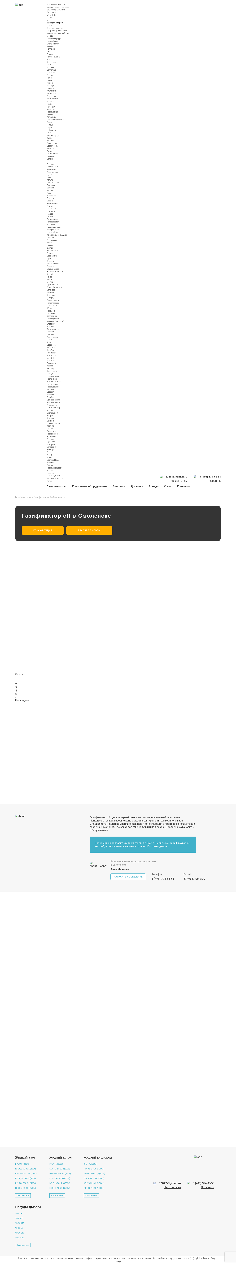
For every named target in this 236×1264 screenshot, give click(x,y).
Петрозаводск (53, 222)
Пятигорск (51, 353)
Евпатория (51, 447)
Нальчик (50, 245)
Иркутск (50, 88)
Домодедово (52, 405)
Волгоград (51, 70)
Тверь (49, 151)
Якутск (49, 206)
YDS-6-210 (19, 1233)
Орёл (49, 193)
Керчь (49, 342)
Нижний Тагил (53, 167)
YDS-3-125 (19, 1223)
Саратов (50, 75)
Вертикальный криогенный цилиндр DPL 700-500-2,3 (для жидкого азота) (78, 654)
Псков (49, 277)
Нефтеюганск (52, 384)
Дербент (50, 392)
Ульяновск (51, 91)
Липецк (50, 125)
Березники (51, 345)
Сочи (49, 162)
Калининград (52, 135)
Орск (49, 258)
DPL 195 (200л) (22, 1164)
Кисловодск (52, 371)
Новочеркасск (53, 319)
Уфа (48, 59)
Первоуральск (53, 387)
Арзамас (50, 463)
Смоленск (61, 10)
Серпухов (51, 374)
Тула (49, 133)
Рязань (50, 114)
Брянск (50, 159)
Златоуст (50, 324)
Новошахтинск (53, 434)
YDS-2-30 (19, 1214)
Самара (50, 54)
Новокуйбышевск (54, 468)
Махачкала (52, 101)
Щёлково (50, 389)
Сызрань (51, 313)
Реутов (49, 481)
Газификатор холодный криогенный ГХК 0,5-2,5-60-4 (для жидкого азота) (77, 633)
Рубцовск (51, 347)
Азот (64, 982)
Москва (50, 36)
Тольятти (51, 80)
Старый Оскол (53, 269)
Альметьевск (52, 337)
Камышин (51, 418)
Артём (49, 457)
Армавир (51, 295)
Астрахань (51, 117)
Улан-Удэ (51, 140)
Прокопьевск (52, 284)
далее (154, 982)
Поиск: (49, 25)
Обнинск (50, 421)
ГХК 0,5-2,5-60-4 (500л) (25, 1178)
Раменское (51, 431)
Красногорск (52, 355)
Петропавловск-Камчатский (54, 304)
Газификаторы (56, 486)
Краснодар (51, 72)
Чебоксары (51, 130)
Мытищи (51, 282)
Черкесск (50, 395)
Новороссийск (53, 230)
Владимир (51, 169)
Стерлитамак (52, 219)
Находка (50, 334)
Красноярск (52, 62)
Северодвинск (53, 300)
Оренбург (51, 106)
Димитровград (53, 408)
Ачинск (50, 455)
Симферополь (53, 182)
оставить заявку (141, 782)
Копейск (50, 350)
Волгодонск (52, 316)
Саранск (50, 201)
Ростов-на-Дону (53, 57)
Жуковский (52, 436)
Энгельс (50, 266)
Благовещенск (53, 264)
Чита (49, 177)
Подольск (51, 211)
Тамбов (50, 214)
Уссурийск (51, 326)
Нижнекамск (52, 250)
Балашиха (51, 148)
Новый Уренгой (53, 423)
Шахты (50, 248)
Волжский (51, 188)
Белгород (51, 164)
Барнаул (50, 86)
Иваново (50, 156)
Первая (19, 674)
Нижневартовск (54, 227)
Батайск (50, 397)
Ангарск (50, 261)
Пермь (49, 65)
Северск (50, 439)
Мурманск (51, 209)
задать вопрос (203, 1139)
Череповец (51, 196)
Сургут (50, 175)
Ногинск (50, 473)
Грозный (51, 216)
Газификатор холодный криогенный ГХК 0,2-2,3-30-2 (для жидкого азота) (77, 593)
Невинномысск (53, 402)
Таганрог (50, 237)
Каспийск (51, 426)
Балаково (51, 290)
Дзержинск (52, 256)
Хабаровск (51, 93)
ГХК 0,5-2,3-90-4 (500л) (25, 1188)
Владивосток (52, 99)
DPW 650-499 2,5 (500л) (26, 1174)
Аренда (153, 486)
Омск (49, 52)
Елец (49, 452)
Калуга (50, 180)
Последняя (22, 700)
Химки (49, 243)
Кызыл (50, 410)
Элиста (50, 465)
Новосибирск (52, 41)
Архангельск (52, 172)
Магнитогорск (53, 154)
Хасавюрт (51, 368)
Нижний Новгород (55, 478)
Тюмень (50, 78)
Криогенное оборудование (89, 486)
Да (48, 18)
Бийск (49, 279)
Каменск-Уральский (55, 321)
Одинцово (51, 363)
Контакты (183, 486)
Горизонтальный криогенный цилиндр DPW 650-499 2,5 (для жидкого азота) (79, 613)
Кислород (27, 982)
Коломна (51, 361)
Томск (49, 104)
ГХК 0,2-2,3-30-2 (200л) (25, 1169)
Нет (50, 18)
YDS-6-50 (19, 1228)
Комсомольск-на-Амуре (57, 235)
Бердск (50, 470)
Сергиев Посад (53, 460)
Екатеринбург (53, 44)
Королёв (50, 274)
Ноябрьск (51, 444)
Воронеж (50, 67)
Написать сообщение (128, 877)
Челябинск (51, 49)
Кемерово (51, 109)
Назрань (50, 415)
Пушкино (51, 442)
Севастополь (52, 146)
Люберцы (51, 298)
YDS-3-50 (19, 1218)
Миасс (49, 340)
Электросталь (52, 329)
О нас (167, 486)
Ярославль (51, 96)
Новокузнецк (52, 112)
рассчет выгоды (89, 530)
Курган (50, 190)
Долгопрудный (53, 476)
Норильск (51, 311)
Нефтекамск (52, 379)
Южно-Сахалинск (54, 287)
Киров (49, 127)
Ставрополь (52, 143)
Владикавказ (52, 203)
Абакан (50, 308)
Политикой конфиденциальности (156, 767)
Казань (50, 46)
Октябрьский (52, 413)
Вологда (50, 198)
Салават (50, 332)
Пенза (49, 122)
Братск (50, 253)
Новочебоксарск (54, 381)
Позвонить (214, 480)
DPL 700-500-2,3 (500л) (25, 1183)
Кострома (51, 224)
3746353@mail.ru (194, 878)
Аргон (105, 982)
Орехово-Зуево (53, 400)
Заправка (119, 486)
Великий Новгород (55, 271)
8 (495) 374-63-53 (163, 878)
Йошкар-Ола (52, 232)
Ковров (50, 366)
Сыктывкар (52, 240)
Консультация (42, 530)
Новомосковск (53, 376)
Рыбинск (50, 292)
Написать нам (179, 480)
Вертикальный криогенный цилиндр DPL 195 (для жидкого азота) (72, 572)
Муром (50, 429)
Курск (49, 138)
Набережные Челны (55, 120)
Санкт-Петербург (54, 38)
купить (200, 577)
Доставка (137, 486)
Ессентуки (51, 449)
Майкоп (50, 358)
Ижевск (50, 83)
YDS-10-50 (19, 1238)
